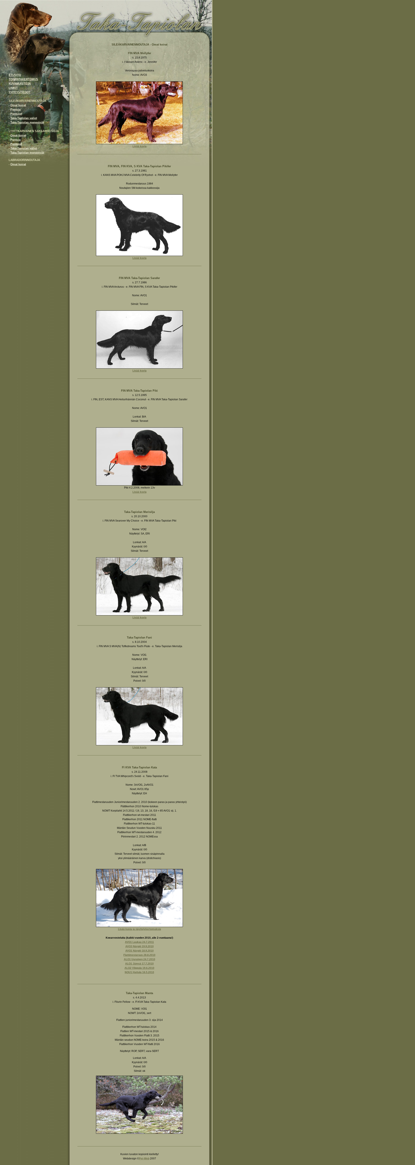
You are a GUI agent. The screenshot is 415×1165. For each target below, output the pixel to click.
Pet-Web (144, 1158)
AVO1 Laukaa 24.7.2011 (139, 942)
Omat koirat (18, 105)
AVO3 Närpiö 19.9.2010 (139, 946)
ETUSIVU (15, 75)
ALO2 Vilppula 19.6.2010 (139, 968)
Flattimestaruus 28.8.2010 (139, 955)
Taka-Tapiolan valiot (23, 118)
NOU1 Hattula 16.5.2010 (139, 972)
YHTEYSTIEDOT (19, 92)
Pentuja (15, 109)
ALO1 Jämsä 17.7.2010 (139, 963)
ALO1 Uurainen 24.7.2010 (139, 959)
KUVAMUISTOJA (20, 83)
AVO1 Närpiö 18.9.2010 (139, 950)
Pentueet (16, 113)
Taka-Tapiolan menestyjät (27, 122)
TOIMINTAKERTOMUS (23, 79)
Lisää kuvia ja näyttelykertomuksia (139, 929)
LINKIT (13, 88)
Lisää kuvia (139, 146)
